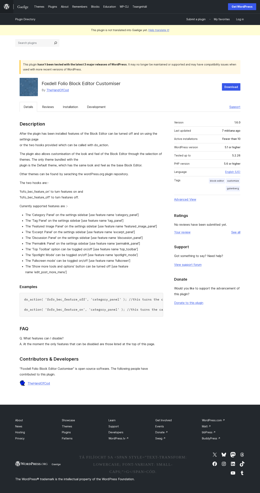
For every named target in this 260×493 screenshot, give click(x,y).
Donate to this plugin (188, 303)
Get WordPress (242, 6)
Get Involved (163, 420)
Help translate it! (158, 30)
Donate (161, 432)
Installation (70, 107)
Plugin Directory (25, 19)
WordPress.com (213, 420)
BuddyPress (211, 438)
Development (96, 107)
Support (234, 107)
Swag (160, 438)
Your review (182, 232)
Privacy (20, 438)
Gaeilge (56, 464)
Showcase (68, 420)
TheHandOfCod (57, 90)
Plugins (66, 432)
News (18, 426)
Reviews (48, 107)
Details (28, 107)
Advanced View (185, 199)
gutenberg (233, 188)
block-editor (217, 180)
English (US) (232, 171)
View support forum (188, 265)
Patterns (67, 438)
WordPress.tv (118, 438)
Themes (67, 426)
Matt (206, 426)
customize (233, 180)
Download (231, 87)
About (19, 420)
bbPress (209, 432)
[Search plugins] (55, 43)
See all (235, 232)
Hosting (20, 432)
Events (159, 426)
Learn (112, 420)
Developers (115, 432)
